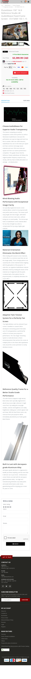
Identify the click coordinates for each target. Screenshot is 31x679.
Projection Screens (8, 7)
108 (10, 89)
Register (3, 626)
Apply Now (11, 63)
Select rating (6, 504)
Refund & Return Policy (7, 620)
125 (17, 89)
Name (4, 509)
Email (4, 516)
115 (14, 89)
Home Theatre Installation (8, 636)
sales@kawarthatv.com (7, 576)
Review (5, 523)
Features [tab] (26, 100)
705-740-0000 (4, 572)
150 (25, 89)
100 (7, 89)
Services (3, 634)
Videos (3, 641)
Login (2, 624)
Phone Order (4, 617)
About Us (3, 611)
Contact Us (4, 613)
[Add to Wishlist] (28, 23)
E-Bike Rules (4, 638)
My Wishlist (4, 615)
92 (4, 89)
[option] (15, 31)
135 (21, 89)
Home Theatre (16, 5)
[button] (21, 1)
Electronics (8, 5)
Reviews (3, 622)
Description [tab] (5, 100)
